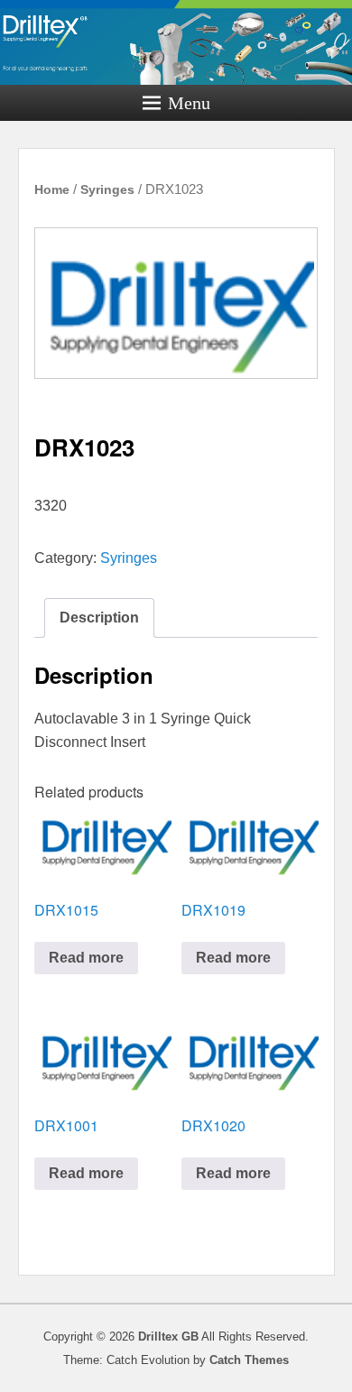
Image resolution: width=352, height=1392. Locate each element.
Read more (86, 957)
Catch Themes (249, 1360)
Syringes (107, 189)
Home (51, 189)
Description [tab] (99, 617)
